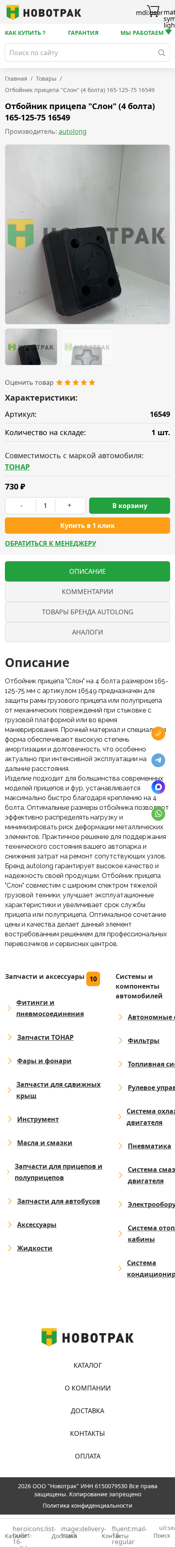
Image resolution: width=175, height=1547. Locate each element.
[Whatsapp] (158, 814)
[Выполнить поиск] (161, 52)
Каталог (88, 1365)
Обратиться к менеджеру (50, 543)
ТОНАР (17, 467)
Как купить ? (25, 32)
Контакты (87, 1433)
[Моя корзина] (153, 12)
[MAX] (158, 787)
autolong (73, 131)
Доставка (87, 1410)
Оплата (88, 1456)
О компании (88, 1388)
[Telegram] (158, 760)
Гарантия (83, 32)
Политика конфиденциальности (87, 1505)
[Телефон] (158, 733)
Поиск (161, 1532)
